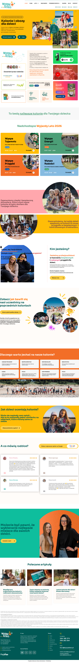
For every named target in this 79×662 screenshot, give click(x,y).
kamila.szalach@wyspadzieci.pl (67, 651)
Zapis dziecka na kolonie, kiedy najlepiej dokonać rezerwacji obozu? (39, 591)
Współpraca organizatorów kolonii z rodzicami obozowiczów (12, 591)
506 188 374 (65, 638)
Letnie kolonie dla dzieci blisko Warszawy (65, 590)
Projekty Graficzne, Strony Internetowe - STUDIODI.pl (39, 661)
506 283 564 (65, 640)
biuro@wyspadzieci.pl (67, 647)
